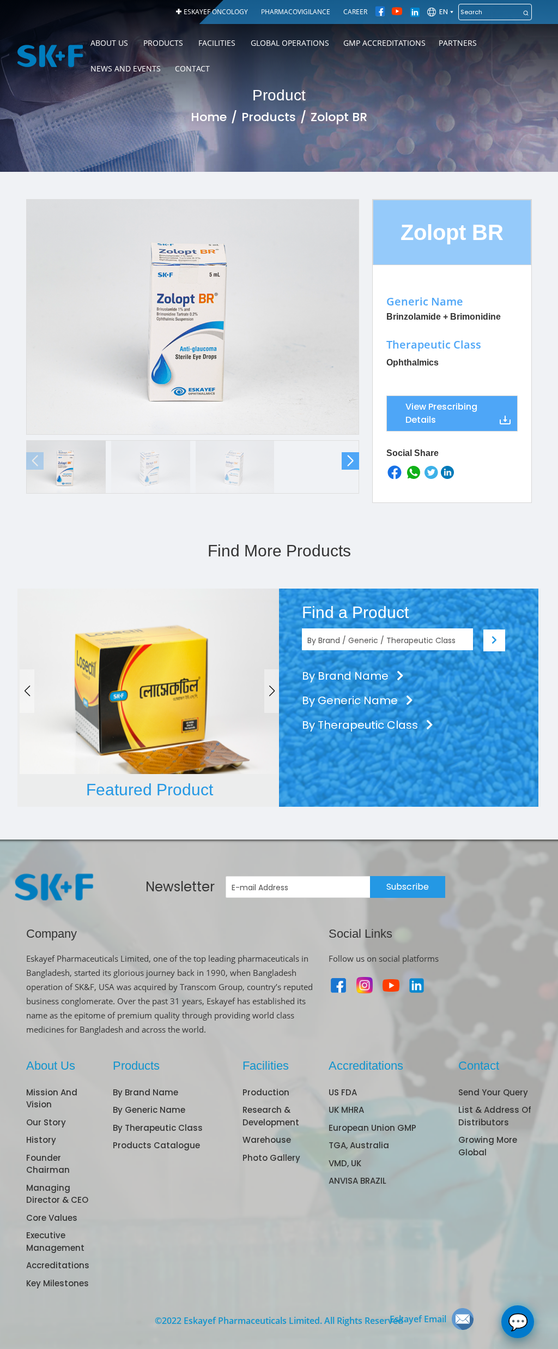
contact (192, 68)
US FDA (343, 1092)
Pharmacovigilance (295, 11)
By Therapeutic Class (361, 725)
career (355, 11)
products (163, 43)
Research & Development (270, 1116)
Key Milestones (57, 1283)
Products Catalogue (156, 1145)
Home (209, 117)
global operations (290, 43)
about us (109, 43)
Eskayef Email (418, 1319)
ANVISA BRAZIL (357, 1180)
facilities (216, 43)
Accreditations (57, 1265)
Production (265, 1092)
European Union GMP (372, 1128)
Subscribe (407, 886)
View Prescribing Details (441, 413)
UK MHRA (346, 1110)
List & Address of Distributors (494, 1116)
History (41, 1140)
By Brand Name (346, 676)
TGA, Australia (359, 1145)
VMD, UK (345, 1163)
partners (458, 43)
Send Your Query (493, 1092)
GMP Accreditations (384, 43)
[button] (350, 461)
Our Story (46, 1122)
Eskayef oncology (216, 11)
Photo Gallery (271, 1158)
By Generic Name (351, 700)
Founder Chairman (48, 1164)
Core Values (51, 1218)
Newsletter (180, 887)
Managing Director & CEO (57, 1194)
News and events (125, 68)
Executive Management (55, 1242)
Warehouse (266, 1140)
